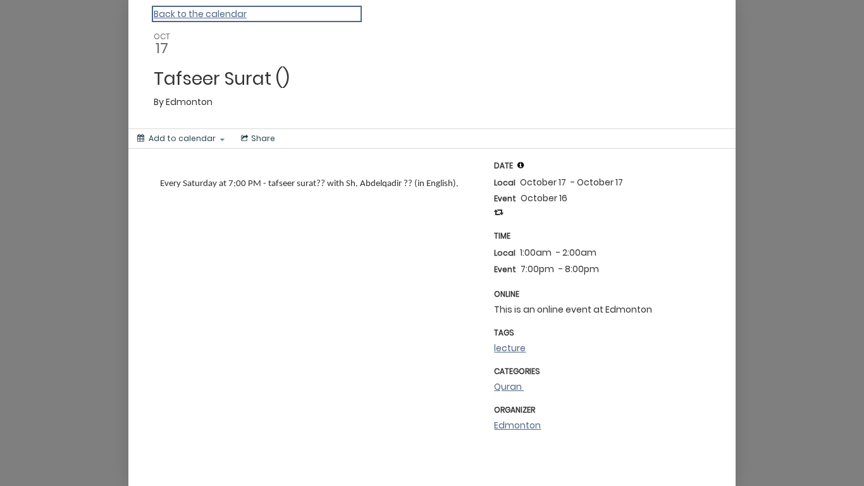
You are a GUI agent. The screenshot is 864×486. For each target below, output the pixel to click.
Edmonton (517, 425)
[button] (520, 165)
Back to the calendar (200, 14)
